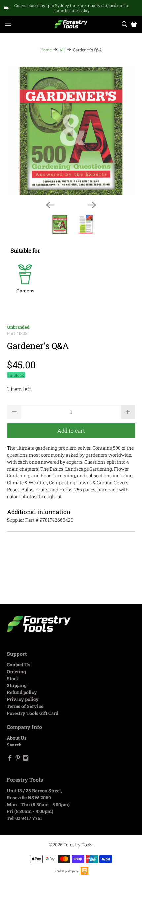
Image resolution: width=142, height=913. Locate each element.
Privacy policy (23, 699)
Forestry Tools (77, 845)
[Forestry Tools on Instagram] (25, 759)
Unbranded (18, 327)
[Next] (92, 205)
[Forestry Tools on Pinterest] (18, 759)
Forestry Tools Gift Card (32, 713)
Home (46, 50)
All (62, 50)
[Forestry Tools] (71, 24)
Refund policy (22, 692)
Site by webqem (66, 871)
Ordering (16, 671)
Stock (13, 678)
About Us (17, 738)
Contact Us (18, 664)
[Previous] (50, 205)
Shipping (17, 685)
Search (14, 745)
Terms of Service (25, 706)
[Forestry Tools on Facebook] (10, 759)
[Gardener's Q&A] (71, 131)
